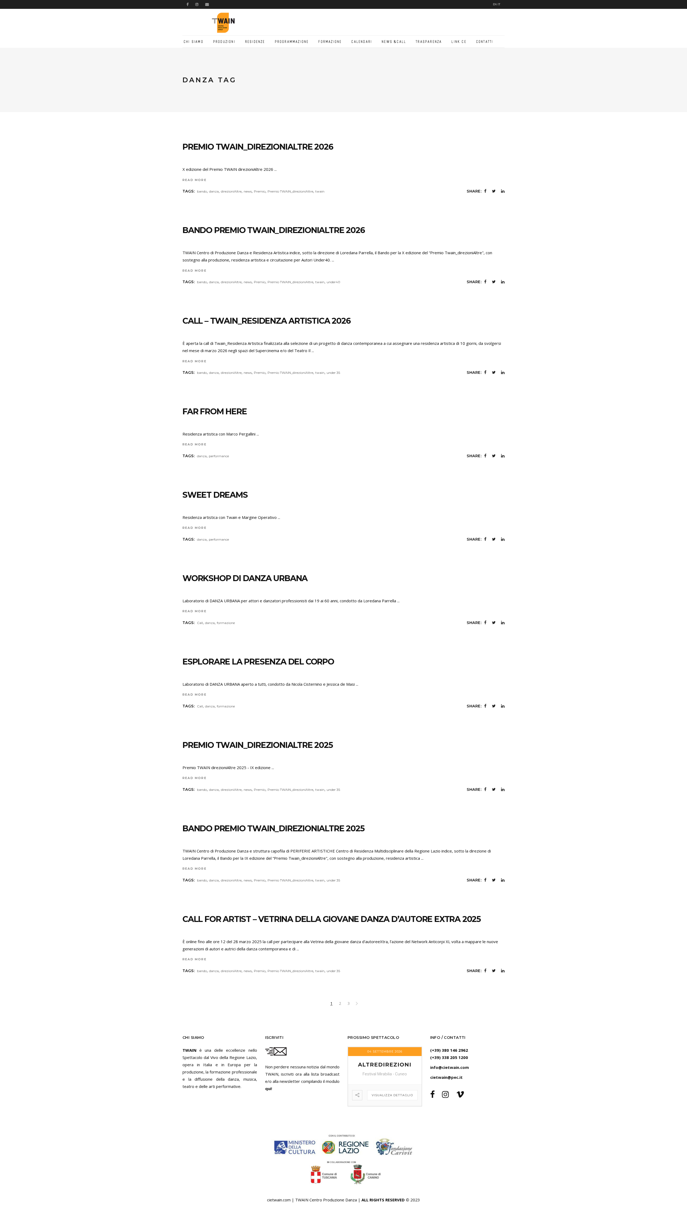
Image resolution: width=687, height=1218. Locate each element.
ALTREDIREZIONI (384, 1064)
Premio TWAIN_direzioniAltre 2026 (257, 147)
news (248, 191)
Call (200, 623)
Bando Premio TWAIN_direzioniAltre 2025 (273, 828)
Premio (259, 191)
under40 (333, 282)
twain (319, 191)
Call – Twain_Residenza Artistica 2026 (266, 321)
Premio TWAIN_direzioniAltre (290, 191)
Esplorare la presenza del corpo (258, 662)
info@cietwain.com (449, 1067)
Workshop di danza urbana (245, 578)
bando (202, 191)
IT (499, 4)
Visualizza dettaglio (392, 1095)
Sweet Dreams (215, 495)
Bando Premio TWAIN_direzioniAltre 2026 (273, 230)
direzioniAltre (231, 191)
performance (219, 456)
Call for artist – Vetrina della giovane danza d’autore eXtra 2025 (331, 919)
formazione (226, 623)
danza (214, 191)
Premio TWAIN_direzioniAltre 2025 (257, 745)
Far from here (214, 411)
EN (495, 4)
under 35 (333, 373)
